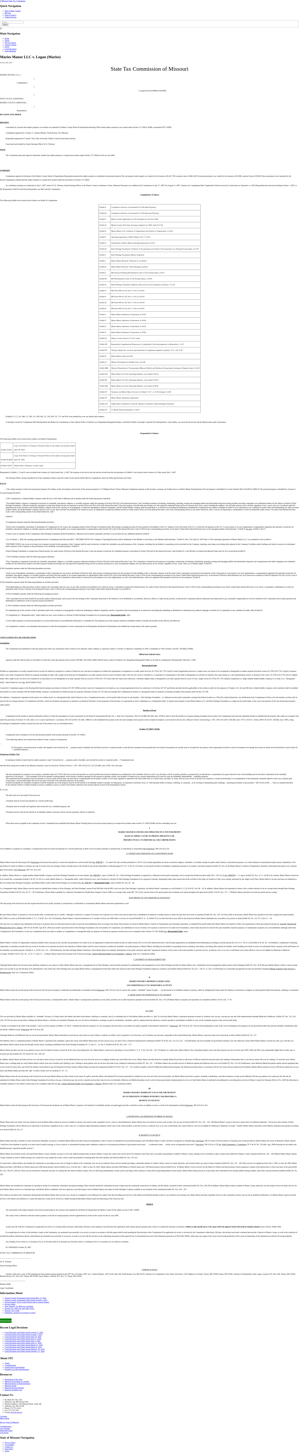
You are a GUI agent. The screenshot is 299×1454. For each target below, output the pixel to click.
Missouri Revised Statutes (14, 1388)
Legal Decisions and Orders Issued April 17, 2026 (23, 1343)
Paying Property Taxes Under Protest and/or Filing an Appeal (22, 1317)
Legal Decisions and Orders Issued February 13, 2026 (24, 1351)
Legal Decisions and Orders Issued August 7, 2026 (23, 1335)
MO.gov (8, 13)
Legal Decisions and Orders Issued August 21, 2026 (24, 1332)
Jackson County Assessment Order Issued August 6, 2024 (26, 1300)
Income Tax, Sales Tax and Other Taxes (19, 1308)
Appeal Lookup (10, 45)
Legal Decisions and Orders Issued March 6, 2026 (23, 1347)
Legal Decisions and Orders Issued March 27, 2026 (24, 1345)
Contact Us (9, 1447)
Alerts (7, 1451)
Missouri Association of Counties (17, 1382)
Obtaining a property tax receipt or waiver (20, 1313)
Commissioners (10, 1365)
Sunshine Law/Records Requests (17, 1369)
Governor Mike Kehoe (4, 1417)
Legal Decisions (11, 49)
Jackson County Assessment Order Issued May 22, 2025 (25, 1298)
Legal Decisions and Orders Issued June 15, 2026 (23, 1339)
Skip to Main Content (13, 11)
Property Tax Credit (12, 1311)
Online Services (10, 17)
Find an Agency (10, 15)
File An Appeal (10, 43)
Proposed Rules (6, 1321)
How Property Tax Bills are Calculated (19, 1306)
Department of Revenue (13, 1379)
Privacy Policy (10, 1443)
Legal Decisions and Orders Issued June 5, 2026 (22, 1341)
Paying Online (10, 1304)
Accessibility (9, 1445)
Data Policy (9, 1449)
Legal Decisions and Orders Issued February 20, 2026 (24, 1349)
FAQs (7, 47)
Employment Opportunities (15, 1367)
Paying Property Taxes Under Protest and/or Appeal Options (27, 1302)
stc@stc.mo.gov (16, 1412)
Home (7, 38)
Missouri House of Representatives (17, 1384)
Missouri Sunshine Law (13, 1390)
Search (5, 25)
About (7, 41)
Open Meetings (10, 51)
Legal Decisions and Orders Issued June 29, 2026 (23, 1337)
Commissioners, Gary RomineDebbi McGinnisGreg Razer (6, 1429)
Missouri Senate (10, 1386)
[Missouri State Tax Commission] (12, 1)
